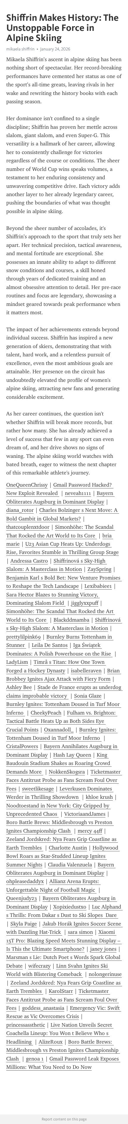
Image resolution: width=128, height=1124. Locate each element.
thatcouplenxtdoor (27, 527)
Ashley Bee (19, 687)
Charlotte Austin (68, 847)
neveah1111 (78, 493)
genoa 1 (35, 1058)
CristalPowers (22, 746)
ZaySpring (99, 569)
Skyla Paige (23, 923)
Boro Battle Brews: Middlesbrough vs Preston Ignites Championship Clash (63, 1050)
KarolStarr (61, 991)
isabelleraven (86, 670)
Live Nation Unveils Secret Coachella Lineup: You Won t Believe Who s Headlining (59, 1033)
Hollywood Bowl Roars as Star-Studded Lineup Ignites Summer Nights (63, 856)
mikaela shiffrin (20, 49)
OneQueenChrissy (27, 485)
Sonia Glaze (88, 696)
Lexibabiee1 (98, 586)
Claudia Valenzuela (70, 864)
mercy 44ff (90, 831)
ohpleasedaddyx (25, 881)
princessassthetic (25, 1025)
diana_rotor (20, 510)
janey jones (103, 949)
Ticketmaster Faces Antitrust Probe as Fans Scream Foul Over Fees (64, 780)
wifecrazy (39, 966)
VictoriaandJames (84, 814)
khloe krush (99, 797)
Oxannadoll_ (59, 729)
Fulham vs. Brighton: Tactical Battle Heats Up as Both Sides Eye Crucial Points (61, 721)
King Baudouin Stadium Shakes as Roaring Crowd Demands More (59, 763)
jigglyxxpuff (84, 603)
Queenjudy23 (21, 898)
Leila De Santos (50, 645)
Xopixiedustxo (69, 907)
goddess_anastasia (43, 1008)
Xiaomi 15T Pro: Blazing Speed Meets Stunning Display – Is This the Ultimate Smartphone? (64, 940)
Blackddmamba (71, 620)
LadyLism (17, 662)
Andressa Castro (29, 561)
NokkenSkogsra (67, 772)
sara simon (80, 932)
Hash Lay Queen (72, 755)
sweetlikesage (38, 788)
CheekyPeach (46, 712)
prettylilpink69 (23, 637)
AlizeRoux (51, 1042)
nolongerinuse (105, 974)
